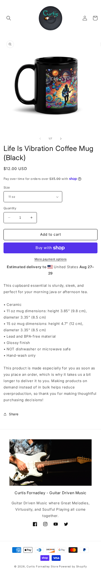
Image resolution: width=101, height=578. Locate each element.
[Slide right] (61, 138)
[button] (9, 18)
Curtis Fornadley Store (42, 566)
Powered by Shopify (73, 566)
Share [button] (14, 414)
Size (7, 187)
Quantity (10, 208)
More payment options (51, 259)
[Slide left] (40, 138)
